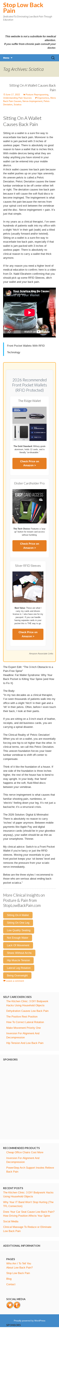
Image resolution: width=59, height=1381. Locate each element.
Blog (8, 1278)
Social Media (10, 1221)
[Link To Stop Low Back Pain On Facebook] (16, 1304)
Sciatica (17, 104)
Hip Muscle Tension (18, 960)
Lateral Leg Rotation (19, 967)
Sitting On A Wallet (18, 915)
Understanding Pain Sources (17, 98)
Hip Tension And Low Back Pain (24, 1043)
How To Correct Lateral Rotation (25, 1022)
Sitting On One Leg (18, 922)
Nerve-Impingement (32, 101)
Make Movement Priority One (23, 1027)
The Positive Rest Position (21, 1016)
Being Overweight (17, 975)
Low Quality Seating (18, 930)
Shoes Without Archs (19, 952)
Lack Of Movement (18, 945)
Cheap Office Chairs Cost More (24, 1152)
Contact (10, 1284)
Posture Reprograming (37, 94)
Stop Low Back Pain (18, 1273)
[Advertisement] (29, 1098)
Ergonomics (43, 98)
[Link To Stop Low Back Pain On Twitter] (9, 1304)
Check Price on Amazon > (29, 463)
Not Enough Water (17, 937)
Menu (6, 57)
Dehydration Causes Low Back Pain (27, 1010)
